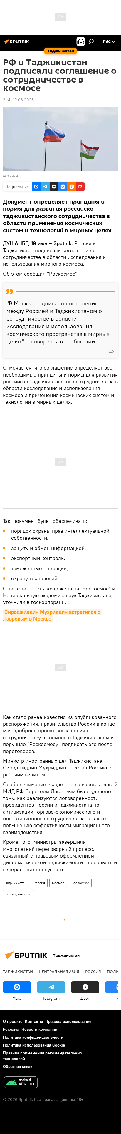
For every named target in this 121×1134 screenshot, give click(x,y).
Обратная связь (17, 1066)
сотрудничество (18, 894)
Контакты (34, 1021)
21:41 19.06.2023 (18, 99)
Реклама (11, 1029)
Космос (58, 883)
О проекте (13, 1021)
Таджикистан (16, 883)
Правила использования (68, 1021)
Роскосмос (80, 883)
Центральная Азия (59, 971)
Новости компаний (39, 1029)
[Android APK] (21, 1083)
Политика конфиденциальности (33, 1037)
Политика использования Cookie (34, 1045)
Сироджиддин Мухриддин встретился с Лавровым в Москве (52, 615)
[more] (111, 352)
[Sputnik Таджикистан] (17, 44)
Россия (39, 883)
